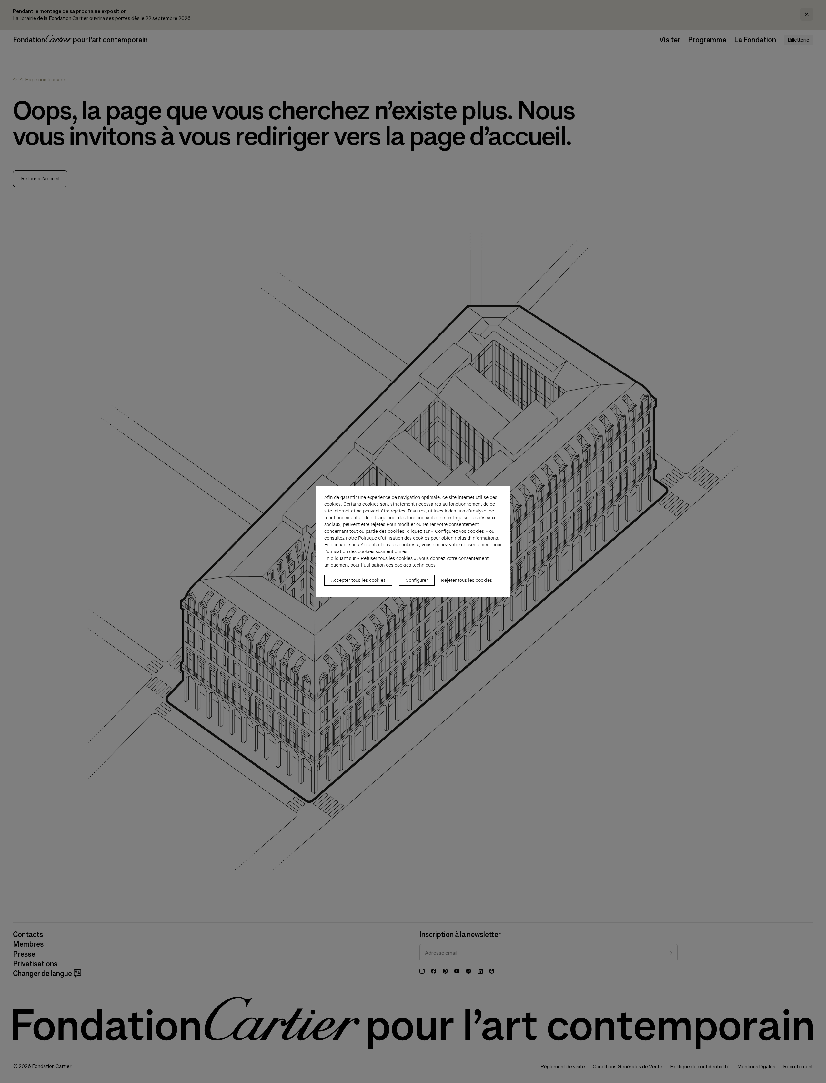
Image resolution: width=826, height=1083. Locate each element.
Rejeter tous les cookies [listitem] (466, 580)
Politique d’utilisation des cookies (393, 538)
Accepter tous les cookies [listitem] (358, 580)
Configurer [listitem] (417, 580)
